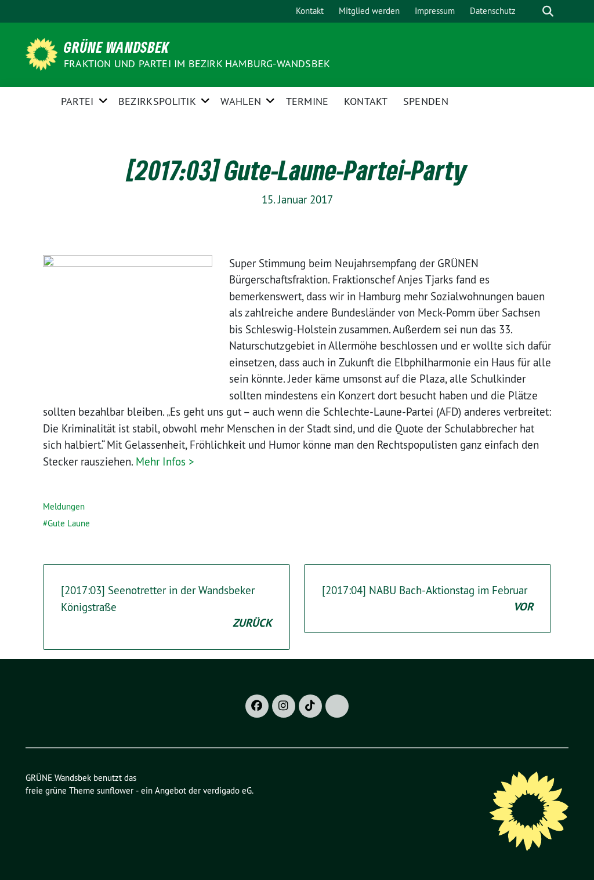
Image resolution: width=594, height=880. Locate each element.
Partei (77, 101)
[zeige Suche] (548, 11)
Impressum (435, 10)
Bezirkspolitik (157, 101)
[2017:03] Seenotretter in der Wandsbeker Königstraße (166, 606)
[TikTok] (310, 706)
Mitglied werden (369, 10)
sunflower (115, 790)
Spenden (425, 101)
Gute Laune (69, 523)
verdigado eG (227, 790)
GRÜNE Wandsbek (116, 47)
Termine (307, 101)
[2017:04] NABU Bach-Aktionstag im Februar (427, 598)
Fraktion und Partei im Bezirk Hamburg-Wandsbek (197, 63)
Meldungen (64, 506)
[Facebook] (257, 706)
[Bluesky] (337, 706)
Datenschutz (493, 10)
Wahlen (240, 101)
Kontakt (310, 10)
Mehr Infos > (165, 461)
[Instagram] (283, 706)
